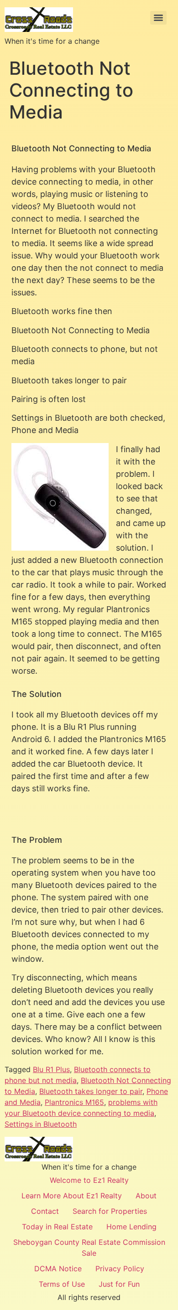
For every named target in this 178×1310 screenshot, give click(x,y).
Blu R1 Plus (51, 1069)
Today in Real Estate (57, 1226)
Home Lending (131, 1226)
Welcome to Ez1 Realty (89, 1180)
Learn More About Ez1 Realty (71, 1195)
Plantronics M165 (74, 1102)
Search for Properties (110, 1211)
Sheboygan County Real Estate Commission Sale (89, 1248)
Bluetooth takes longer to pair (90, 1091)
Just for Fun (119, 1284)
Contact (45, 1211)
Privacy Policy (119, 1268)
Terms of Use (62, 1284)
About (146, 1195)
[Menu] (158, 18)
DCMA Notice (58, 1268)
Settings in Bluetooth (41, 1124)
